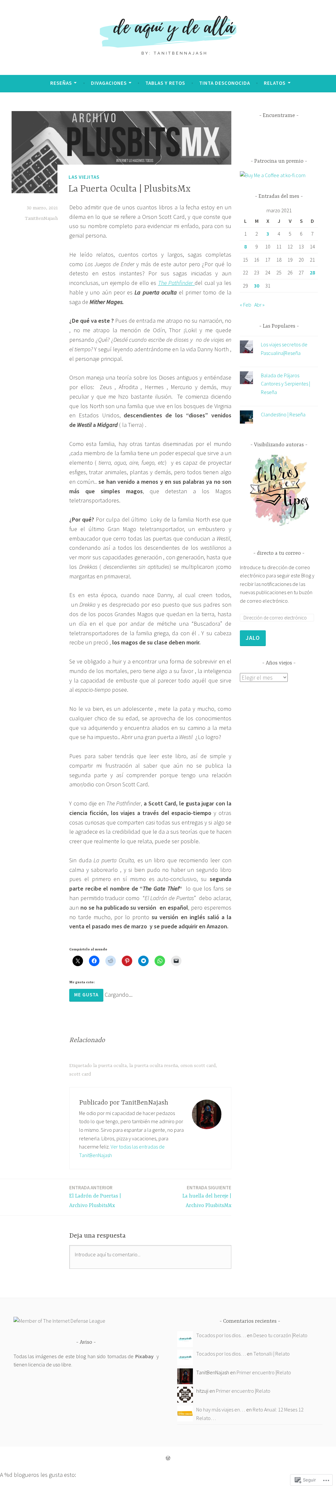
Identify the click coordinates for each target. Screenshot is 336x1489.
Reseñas (61, 83)
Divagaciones (109, 83)
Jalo (253, 637)
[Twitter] (262, 134)
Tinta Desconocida (224, 83)
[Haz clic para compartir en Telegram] (143, 961)
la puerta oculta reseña (153, 1065)
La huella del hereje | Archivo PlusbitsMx (206, 1196)
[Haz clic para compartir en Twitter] (78, 961)
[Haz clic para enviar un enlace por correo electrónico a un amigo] (176, 961)
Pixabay (144, 1356)
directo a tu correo (279, 553)
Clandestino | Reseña (283, 414)
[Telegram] (285, 134)
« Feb (245, 304)
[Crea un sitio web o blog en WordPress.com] (168, 1458)
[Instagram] (273, 134)
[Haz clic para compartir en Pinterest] (127, 961)
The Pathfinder (176, 283)
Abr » (259, 304)
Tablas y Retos (165, 83)
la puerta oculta (110, 1065)
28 (312, 272)
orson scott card (198, 1065)
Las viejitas (84, 177)
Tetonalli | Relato (271, 1353)
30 (256, 285)
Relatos (274, 83)
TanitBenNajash (41, 218)
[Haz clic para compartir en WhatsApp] (160, 961)
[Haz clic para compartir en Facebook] (94, 961)
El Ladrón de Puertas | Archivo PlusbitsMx (95, 1196)
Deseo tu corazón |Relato (280, 1335)
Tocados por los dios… (221, 1335)
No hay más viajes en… (220, 1409)
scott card (80, 1074)
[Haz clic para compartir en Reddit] (110, 961)
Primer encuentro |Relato (264, 1372)
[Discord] (296, 134)
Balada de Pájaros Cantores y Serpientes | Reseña (285, 383)
